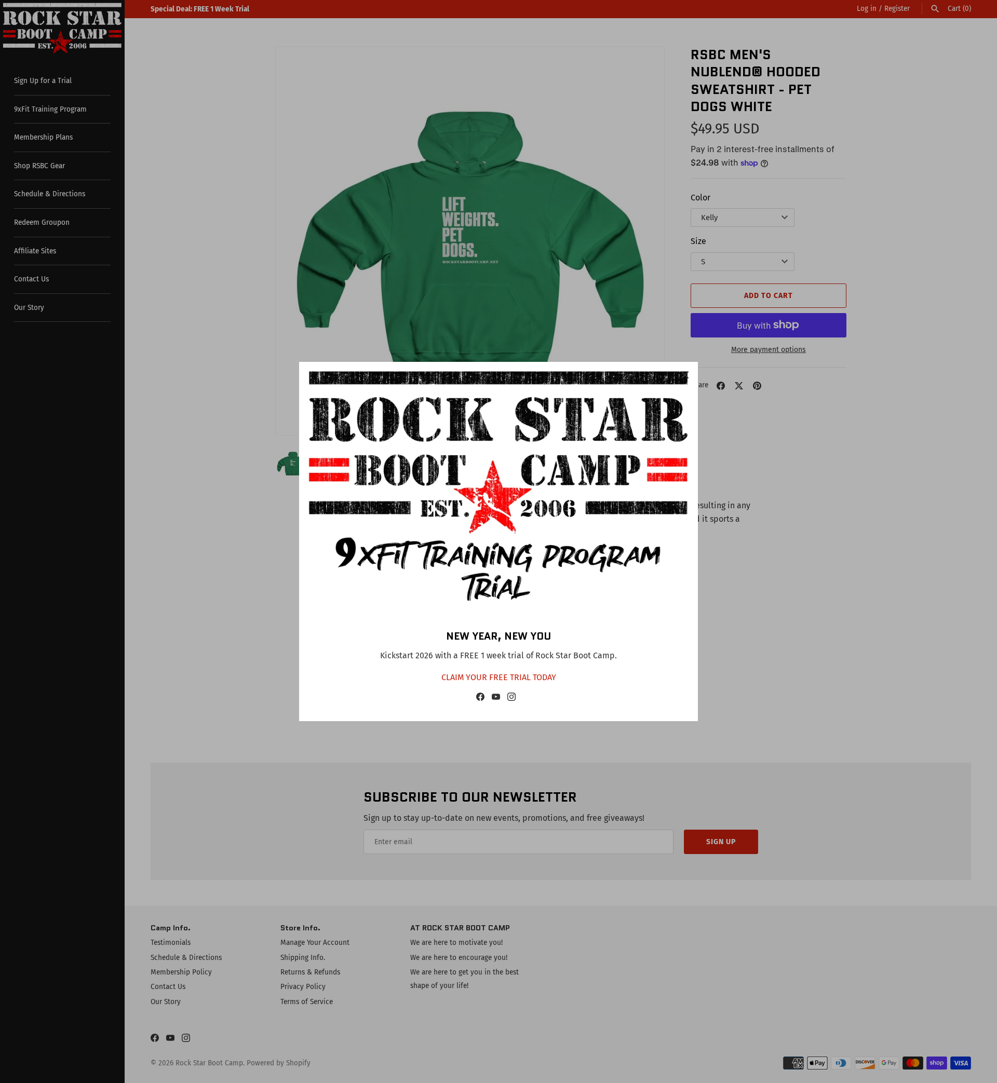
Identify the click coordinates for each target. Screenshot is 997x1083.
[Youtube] (496, 699)
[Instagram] (511, 699)
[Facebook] (480, 699)
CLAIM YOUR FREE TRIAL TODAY (498, 677)
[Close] (684, 374)
